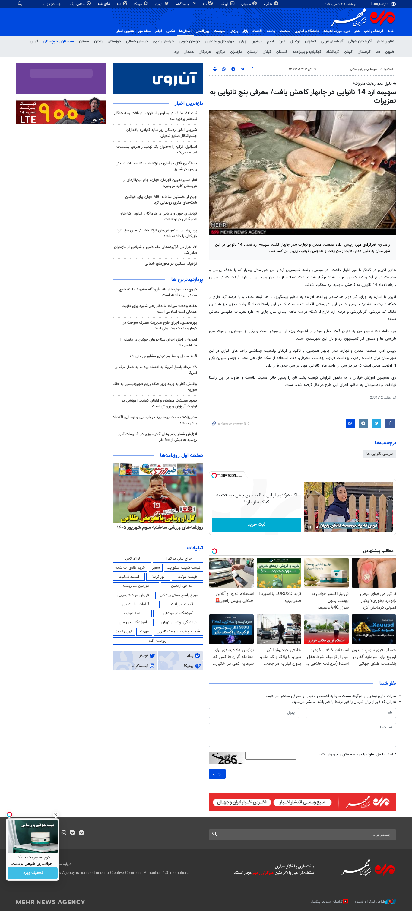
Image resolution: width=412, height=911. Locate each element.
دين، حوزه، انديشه (336, 31)
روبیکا (138, 4)
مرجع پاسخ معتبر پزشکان (179, 595)
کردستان (364, 52)
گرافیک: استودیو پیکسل (327, 901)
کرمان (348, 52)
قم (378, 52)
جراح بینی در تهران (178, 559)
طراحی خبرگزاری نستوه (370, 901)
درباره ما (65, 864)
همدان (189, 52)
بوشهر (257, 41)
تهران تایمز (124, 631)
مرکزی (220, 52)
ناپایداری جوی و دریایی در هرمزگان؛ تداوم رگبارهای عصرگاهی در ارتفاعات (158, 216)
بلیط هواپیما (132, 613)
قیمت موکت (187, 577)
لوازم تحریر (132, 559)
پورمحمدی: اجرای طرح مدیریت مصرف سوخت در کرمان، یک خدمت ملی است (160, 325)
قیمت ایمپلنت (182, 604)
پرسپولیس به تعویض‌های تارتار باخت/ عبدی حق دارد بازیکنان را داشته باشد (157, 233)
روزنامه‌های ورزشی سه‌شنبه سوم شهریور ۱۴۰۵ (160, 527)
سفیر (156, 568)
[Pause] (309, 527)
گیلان (267, 52)
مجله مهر (144, 31)
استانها (388, 69)
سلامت (285, 31)
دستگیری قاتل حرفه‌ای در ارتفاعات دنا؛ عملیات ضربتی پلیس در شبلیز (156, 166)
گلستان (281, 52)
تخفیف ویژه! (32, 873)
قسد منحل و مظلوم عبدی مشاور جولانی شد (163, 356)
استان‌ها (185, 31)
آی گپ (224, 4)
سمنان (84, 41)
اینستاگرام (183, 4)
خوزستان (114, 41)
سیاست (219, 31)
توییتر (159, 4)
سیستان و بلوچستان (58, 41)
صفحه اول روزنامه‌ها (181, 456)
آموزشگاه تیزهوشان (178, 613)
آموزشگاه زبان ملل (133, 622)
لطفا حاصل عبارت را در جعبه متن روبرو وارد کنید (357, 755)
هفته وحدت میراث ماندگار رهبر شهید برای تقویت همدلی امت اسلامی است (159, 309)
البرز (282, 41)
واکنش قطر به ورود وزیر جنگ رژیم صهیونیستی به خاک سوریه (155, 387)
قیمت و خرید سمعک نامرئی (178, 631)
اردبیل (295, 41)
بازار (245, 31)
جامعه (271, 31)
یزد (176, 52)
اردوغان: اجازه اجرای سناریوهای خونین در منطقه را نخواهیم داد (158, 342)
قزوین (389, 52)
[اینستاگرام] (64, 833)
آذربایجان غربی (332, 41)
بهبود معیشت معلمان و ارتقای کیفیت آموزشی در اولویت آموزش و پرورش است (159, 403)
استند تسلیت (129, 577)
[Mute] (318, 527)
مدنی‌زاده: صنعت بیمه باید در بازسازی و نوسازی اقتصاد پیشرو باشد (155, 420)
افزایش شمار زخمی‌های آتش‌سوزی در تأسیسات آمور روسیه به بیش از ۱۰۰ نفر (157, 437)
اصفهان (310, 41)
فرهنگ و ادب (373, 31)
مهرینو (144, 631)
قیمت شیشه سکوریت (183, 568)
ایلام (270, 41)
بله (205, 4)
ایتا (119, 4)
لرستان (252, 52)
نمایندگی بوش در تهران (179, 622)
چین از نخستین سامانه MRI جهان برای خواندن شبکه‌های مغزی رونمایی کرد (161, 200)
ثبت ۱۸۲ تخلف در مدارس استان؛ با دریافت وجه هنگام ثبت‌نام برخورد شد (155, 116)
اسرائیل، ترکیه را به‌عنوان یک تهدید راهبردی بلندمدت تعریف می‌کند (156, 150)
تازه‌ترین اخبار (189, 104)
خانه (391, 31)
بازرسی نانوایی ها (379, 454)
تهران (243, 41)
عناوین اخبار (385, 41)
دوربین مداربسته (136, 586)
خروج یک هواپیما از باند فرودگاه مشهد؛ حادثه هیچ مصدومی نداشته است (158, 292)
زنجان (98, 41)
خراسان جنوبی (189, 41)
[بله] (72, 833)
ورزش (234, 31)
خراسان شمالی (137, 41)
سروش (246, 4)
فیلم (158, 31)
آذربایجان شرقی (360, 41)
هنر (357, 31)
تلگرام (268, 4)
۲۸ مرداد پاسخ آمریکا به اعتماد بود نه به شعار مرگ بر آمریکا (156, 370)
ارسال (217, 773)
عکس (170, 31)
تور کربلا (158, 577)
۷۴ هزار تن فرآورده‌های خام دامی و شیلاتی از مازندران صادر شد (155, 250)
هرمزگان (205, 52)
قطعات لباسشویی (135, 604)
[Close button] (56, 815)
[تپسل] (214, 476)
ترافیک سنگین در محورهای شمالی (171, 264)
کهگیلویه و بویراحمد (307, 52)
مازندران (236, 52)
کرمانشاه (332, 52)
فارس (34, 41)
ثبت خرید (256, 524)
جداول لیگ (78, 4)
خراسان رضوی (163, 41)
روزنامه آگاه (157, 641)
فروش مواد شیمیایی (133, 595)
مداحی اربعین (182, 586)
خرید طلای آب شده (130, 568)
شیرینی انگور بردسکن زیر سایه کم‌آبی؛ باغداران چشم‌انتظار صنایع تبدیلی (161, 133)
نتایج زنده (104, 3)
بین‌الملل (202, 31)
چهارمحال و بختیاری (219, 41)
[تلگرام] (81, 833)
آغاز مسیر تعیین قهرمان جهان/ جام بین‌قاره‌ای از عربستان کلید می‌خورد (160, 183)
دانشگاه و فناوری (307, 31)
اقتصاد (257, 31)
